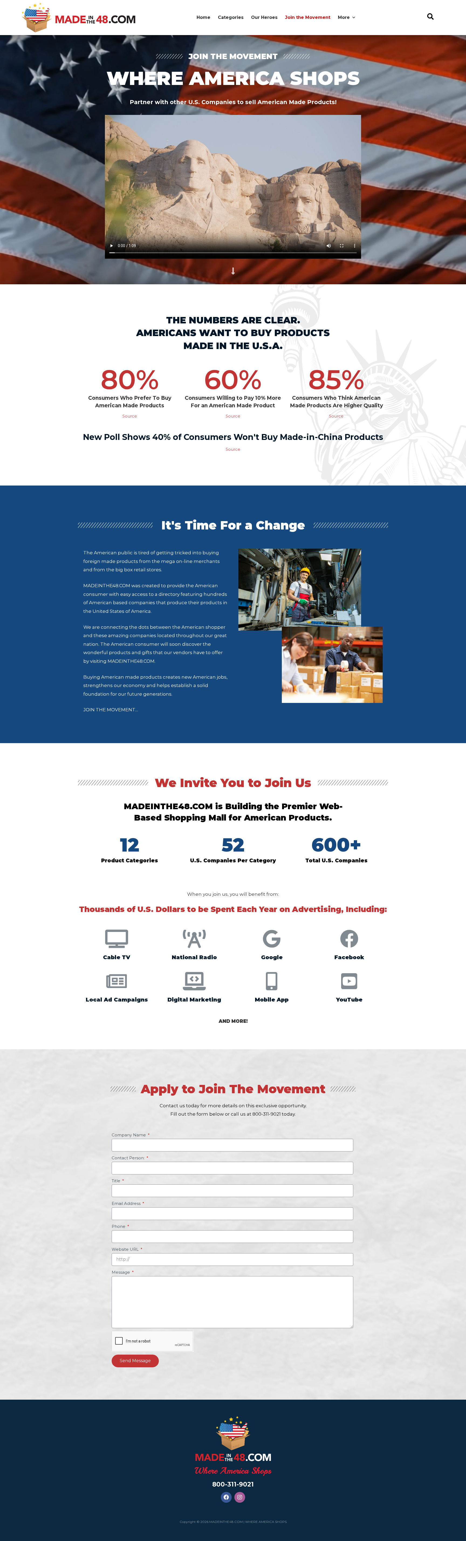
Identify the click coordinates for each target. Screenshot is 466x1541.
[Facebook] (226, 1497)
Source (129, 416)
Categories (231, 17)
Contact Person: (129, 1157)
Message (121, 1272)
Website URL (126, 1249)
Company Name (129, 1134)
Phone (119, 1226)
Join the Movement (307, 17)
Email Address (127, 1203)
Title (116, 1180)
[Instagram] (239, 1497)
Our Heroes (264, 17)
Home (203, 17)
